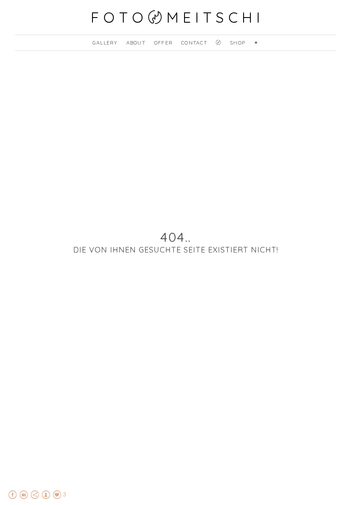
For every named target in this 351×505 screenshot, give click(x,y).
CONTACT (194, 42)
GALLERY (105, 42)
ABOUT (136, 42)
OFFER (163, 42)
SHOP (237, 42)
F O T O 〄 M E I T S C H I (175, 17)
